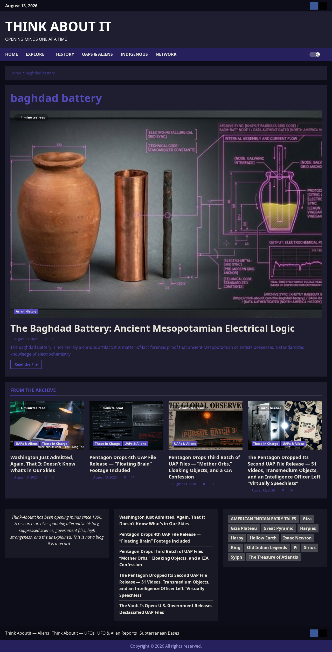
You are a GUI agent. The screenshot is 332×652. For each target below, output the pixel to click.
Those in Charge (54, 443)
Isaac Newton (297, 538)
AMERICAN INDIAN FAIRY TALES (263, 519)
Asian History (26, 311)
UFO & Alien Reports (117, 633)
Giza (307, 519)
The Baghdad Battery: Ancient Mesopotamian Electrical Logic (152, 328)
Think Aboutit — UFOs (73, 633)
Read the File (28, 365)
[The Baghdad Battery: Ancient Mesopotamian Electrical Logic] (166, 214)
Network (166, 54)
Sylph (236, 557)
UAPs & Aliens (97, 54)
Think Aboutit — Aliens (27, 633)
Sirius (310, 547)
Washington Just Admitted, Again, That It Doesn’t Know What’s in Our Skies (42, 463)
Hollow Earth (263, 538)
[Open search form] (325, 54)
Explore (35, 54)
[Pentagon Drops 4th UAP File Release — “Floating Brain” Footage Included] (126, 425)
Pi (296, 547)
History (65, 54)
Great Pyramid (279, 528)
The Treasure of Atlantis (273, 557)
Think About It (58, 26)
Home (11, 54)
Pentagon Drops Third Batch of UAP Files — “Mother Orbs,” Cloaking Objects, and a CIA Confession (204, 467)
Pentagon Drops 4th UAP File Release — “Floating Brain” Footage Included (122, 463)
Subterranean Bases (159, 633)
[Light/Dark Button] (314, 54)
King (235, 547)
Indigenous (134, 54)
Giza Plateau (244, 528)
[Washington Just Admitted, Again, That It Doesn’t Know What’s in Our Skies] (47, 425)
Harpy (237, 538)
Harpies (308, 528)
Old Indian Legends (267, 547)
